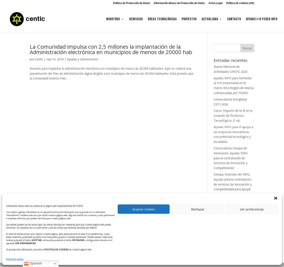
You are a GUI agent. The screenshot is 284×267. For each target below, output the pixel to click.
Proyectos (189, 19)
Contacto (234, 19)
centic (39, 59)
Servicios (136, 19)
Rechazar (197, 209)
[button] (276, 198)
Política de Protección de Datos (131, 3)
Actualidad (210, 19)
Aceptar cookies (143, 209)
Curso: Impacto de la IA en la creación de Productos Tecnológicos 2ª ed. (233, 115)
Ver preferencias (252, 209)
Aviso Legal (215, 3)
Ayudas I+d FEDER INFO (261, 19)
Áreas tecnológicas (162, 19)
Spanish (35, 263)
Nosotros (113, 19)
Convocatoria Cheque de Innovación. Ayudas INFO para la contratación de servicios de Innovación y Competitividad (231, 158)
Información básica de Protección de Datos (179, 3)
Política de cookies (14, 259)
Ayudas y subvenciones (82, 59)
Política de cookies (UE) (240, 3)
